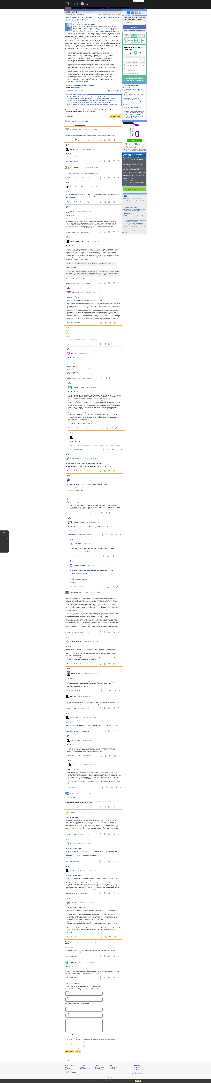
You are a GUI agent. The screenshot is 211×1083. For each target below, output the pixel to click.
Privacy (82, 1070)
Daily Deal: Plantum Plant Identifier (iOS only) (134, 203)
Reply (77, 140)
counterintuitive (77, 85)
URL (66, 1007)
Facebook (67, 1068)
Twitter (67, 1067)
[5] (69, 288)
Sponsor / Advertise (100, 1070)
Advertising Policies (85, 1068)
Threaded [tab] (77, 121)
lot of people (91, 257)
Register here (96, 989)
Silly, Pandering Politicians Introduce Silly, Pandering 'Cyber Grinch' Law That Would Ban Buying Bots (91, 98)
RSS (72, 116)
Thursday (126, 213)
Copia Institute (113, 1067)
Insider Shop (113, 1068)
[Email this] (111, 90)
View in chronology (84, 140)
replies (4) (70, 470)
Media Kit (97, 1068)
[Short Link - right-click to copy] (109, 90)
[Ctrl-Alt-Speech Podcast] (134, 38)
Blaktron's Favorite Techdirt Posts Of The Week (109, 14)
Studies (70, 33)
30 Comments (69, 90)
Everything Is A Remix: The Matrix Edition (75, 14)
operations (87, 85)
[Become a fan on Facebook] (132, 12)
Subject (67, 1013)
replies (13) (70, 177)
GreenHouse (75, 8)
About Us (82, 1067)
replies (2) (70, 232)
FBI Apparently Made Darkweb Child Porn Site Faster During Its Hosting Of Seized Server (88, 102)
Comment (68, 1019)
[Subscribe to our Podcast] (140, 12)
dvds (82, 85)
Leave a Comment (79, 90)
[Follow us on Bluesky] (128, 12)
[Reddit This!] (113, 90)
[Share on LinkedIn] (120, 90)
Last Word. (87, 1039)
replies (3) (70, 202)
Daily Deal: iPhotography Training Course (133, 230)
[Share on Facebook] (118, 90)
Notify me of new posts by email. (73, 1048)
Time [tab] (68, 121)
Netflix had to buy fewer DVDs (104, 31)
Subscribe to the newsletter (78, 1003)
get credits (101, 1039)
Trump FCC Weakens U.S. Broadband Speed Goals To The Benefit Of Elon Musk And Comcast (135, 116)
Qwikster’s (92, 28)
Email (66, 997)
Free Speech (84, 8)
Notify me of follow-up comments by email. (76, 1043)
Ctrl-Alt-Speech (101, 8)
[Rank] (125, 107)
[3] (67, 207)
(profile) (77, 149)
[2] (67, 145)
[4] (67, 237)
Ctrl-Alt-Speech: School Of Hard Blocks (133, 198)
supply (92, 85)
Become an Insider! (134, 189)
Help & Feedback (99, 1067)
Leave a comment (115, 116)
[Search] (145, 1)
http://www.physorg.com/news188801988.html (79, 227)
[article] (131, 180)
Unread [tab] (86, 121)
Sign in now (82, 989)
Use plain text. (81, 1037)
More (123, 232)
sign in (106, 1039)
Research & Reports (70, 1072)
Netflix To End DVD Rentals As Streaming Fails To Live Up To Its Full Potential (86, 96)
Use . (71, 1037)
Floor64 (110, 1077)
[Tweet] (116, 90)
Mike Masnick (91, 24)
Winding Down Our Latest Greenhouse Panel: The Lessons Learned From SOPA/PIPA (133, 91)
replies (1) (70, 140)
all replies (80, 125)
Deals (111, 8)
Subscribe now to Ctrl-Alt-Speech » (134, 80)
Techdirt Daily (80, 1003)
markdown (72, 1037)
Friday (125, 196)
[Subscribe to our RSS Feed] (136, 12)
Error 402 (92, 8)
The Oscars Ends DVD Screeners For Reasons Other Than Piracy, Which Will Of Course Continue (90, 100)
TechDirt (68, 8)
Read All (143, 102)
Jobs (115, 8)
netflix (73, 87)
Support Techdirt (123, 8)
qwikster (78, 87)
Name (67, 991)
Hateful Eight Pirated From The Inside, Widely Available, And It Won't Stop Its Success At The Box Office (92, 104)
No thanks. (95, 1039)
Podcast (67, 1071)
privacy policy (137, 30)
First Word (77, 1039)
